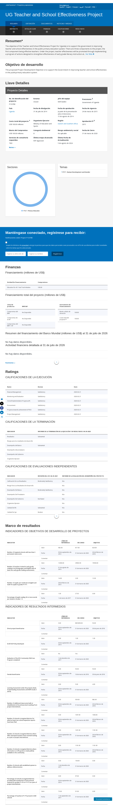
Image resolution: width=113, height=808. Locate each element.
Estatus (36, 99)
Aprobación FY (88, 120)
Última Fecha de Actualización (64, 139)
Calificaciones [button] (63, 29)
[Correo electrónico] (2, 399)
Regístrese (57, 254)
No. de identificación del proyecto (18, 100)
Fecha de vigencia (89, 108)
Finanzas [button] (46, 29)
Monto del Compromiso (18, 130)
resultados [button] (79, 29)
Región (60, 120)
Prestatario (87, 99)
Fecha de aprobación (66, 108)
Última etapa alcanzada (43, 138)
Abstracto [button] (14, 29)
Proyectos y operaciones (25, 5)
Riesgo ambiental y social (68, 130)
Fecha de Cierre (88, 130)
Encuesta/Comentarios (103, 799)
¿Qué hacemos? (11, 5)
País (10, 108)
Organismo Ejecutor (41, 120)
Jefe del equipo (64, 99)
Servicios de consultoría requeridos (18, 139)
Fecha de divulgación (41, 108)
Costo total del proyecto (19, 120)
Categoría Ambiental (41, 130)
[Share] (2, 408)
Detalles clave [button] (30, 29)
